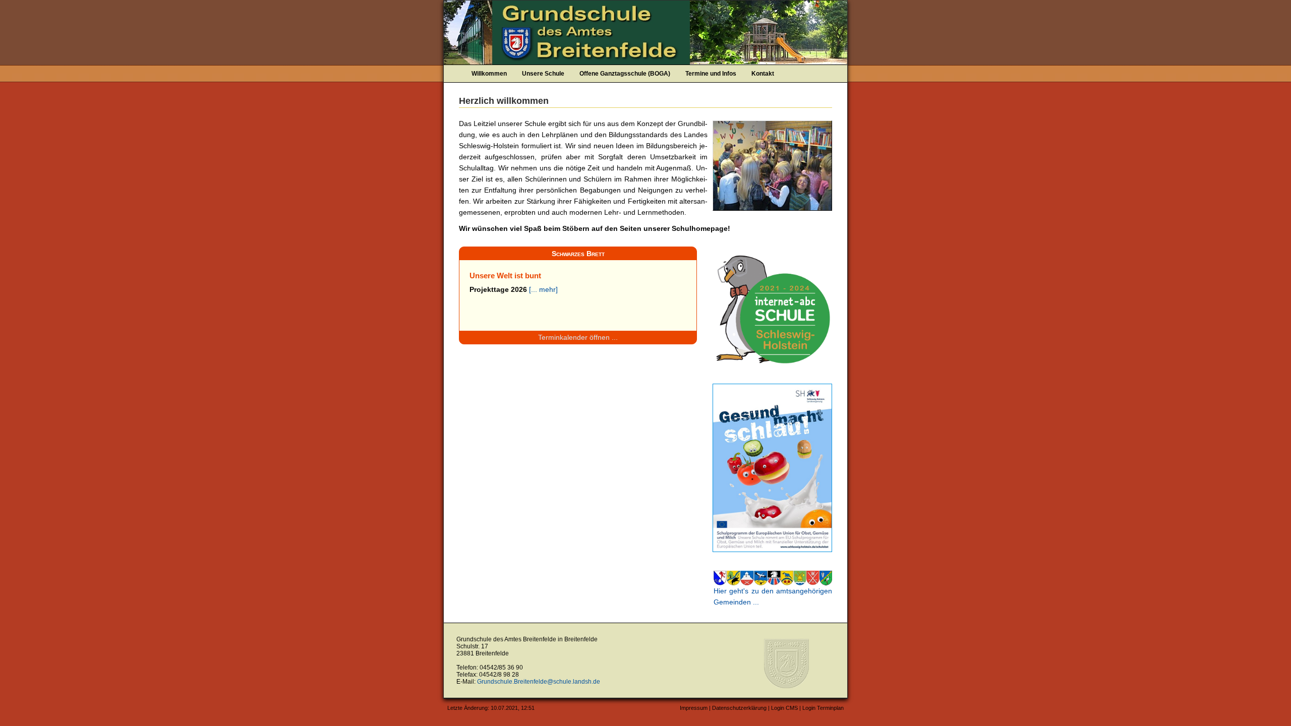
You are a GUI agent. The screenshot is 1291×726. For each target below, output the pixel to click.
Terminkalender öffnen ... (578, 337)
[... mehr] (543, 289)
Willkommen (489, 73)
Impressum (694, 708)
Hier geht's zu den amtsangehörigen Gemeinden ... (773, 596)
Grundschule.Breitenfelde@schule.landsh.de (538, 681)
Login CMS (784, 708)
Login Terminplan (823, 708)
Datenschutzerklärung (739, 708)
